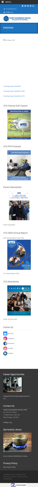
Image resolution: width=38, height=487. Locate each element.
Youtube (10, 348)
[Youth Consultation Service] (16, 18)
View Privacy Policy (9, 467)
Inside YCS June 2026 (10, 319)
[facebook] (23, 6)
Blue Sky (10, 333)
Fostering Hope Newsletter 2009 (14, 91)
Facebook (10, 343)
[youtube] (30, 6)
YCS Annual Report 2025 (11, 273)
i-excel (24, 477)
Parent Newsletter (9, 225)
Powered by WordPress (10, 477)
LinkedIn (10, 353)
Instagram (10, 338)
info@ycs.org (7, 422)
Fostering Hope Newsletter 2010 (14, 96)
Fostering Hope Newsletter (12, 86)
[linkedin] (33, 6)
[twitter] (25, 6)
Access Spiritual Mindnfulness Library (15, 456)
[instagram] (28, 6)
